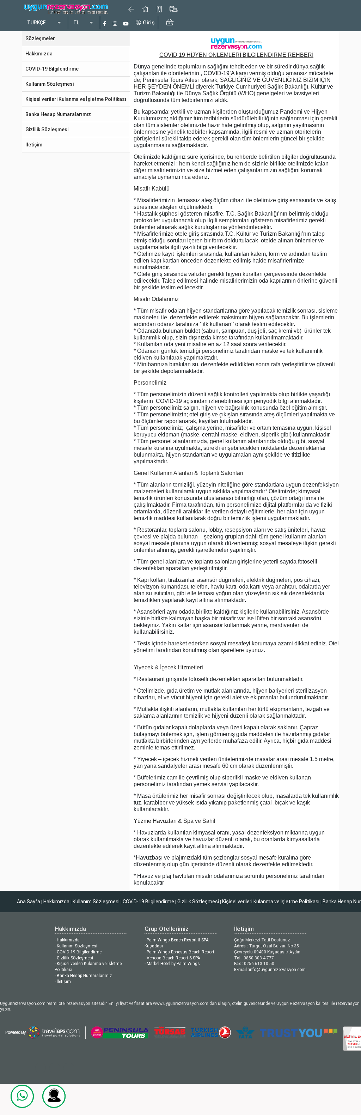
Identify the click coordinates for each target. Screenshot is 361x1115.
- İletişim (63, 981)
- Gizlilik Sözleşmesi (74, 958)
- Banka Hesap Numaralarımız (83, 975)
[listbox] (44, 23)
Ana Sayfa (28, 901)
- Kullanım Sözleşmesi (76, 946)
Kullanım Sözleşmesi (96, 901)
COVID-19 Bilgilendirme (148, 901)
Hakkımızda (56, 901)
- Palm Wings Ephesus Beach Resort (179, 952)
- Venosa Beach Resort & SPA (172, 958)
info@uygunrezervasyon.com (277, 969)
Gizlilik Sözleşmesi (198, 901)
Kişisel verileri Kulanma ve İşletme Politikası (270, 901)
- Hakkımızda (67, 940)
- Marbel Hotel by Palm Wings (172, 963)
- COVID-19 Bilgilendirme (78, 952)
